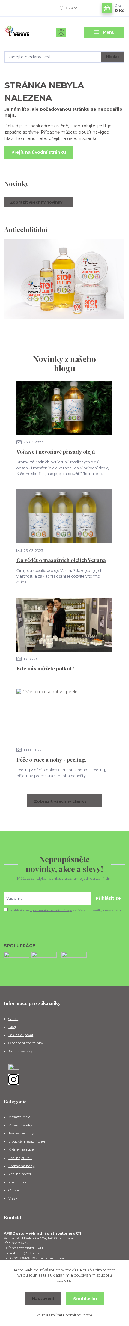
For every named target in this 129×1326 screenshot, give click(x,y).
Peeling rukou (20, 1158)
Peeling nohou (20, 1174)
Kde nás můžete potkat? (45, 668)
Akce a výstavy (20, 1051)
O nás (13, 1019)
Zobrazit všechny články (60, 801)
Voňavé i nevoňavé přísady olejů (55, 451)
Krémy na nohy (21, 1166)
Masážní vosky (20, 1125)
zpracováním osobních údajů (51, 910)
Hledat (112, 57)
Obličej (14, 1190)
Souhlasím (85, 1298)
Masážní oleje (19, 1117)
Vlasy (12, 1198)
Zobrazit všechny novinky (36, 202)
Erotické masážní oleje (26, 1141)
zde (89, 1315)
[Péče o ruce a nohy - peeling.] (64, 716)
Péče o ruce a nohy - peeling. (51, 759)
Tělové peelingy (21, 1133)
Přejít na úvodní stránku (38, 152)
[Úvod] (24, 32)
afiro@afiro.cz (28, 1253)
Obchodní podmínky (25, 1043)
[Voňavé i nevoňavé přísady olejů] (64, 408)
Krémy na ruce (21, 1149)
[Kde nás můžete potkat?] (64, 625)
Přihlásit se (108, 898)
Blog (12, 1027)
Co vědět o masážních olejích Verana (61, 559)
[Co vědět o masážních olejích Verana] (64, 516)
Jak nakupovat (20, 1035)
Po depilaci (17, 1182)
